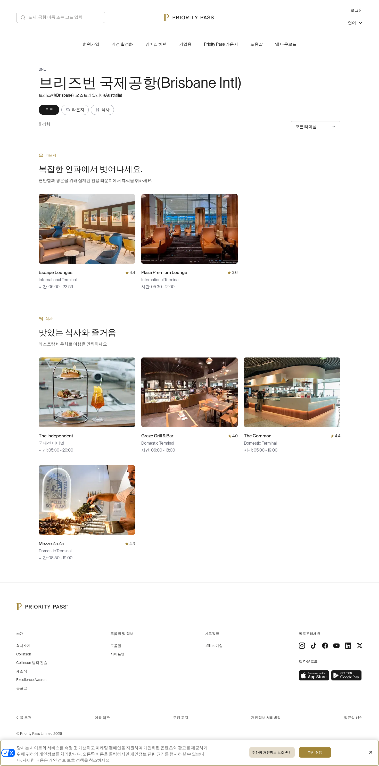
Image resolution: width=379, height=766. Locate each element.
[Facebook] (325, 646)
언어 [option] (352, 23)
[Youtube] (336, 646)
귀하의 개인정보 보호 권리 (272, 752)
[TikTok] (313, 646)
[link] (314, 675)
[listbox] (355, 24)
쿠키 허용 (315, 752)
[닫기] (370, 752)
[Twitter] (360, 646)
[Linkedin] (348, 646)
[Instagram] (302, 646)
